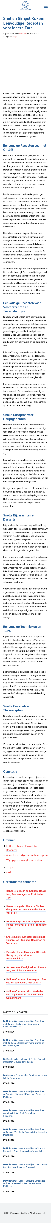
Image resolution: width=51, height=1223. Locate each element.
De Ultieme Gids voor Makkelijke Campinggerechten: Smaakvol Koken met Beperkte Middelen (24, 1183)
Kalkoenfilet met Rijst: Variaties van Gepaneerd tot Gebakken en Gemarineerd (24, 994)
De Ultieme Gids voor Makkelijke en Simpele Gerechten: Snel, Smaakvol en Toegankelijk (24, 1150)
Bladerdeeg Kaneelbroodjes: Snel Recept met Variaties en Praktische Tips (26, 924)
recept (14, 37)
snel (8, 872)
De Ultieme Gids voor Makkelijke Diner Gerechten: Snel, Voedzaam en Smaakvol (25, 1166)
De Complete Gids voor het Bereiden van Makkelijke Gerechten (25, 1077)
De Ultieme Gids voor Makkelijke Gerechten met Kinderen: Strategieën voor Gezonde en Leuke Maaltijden (23, 1042)
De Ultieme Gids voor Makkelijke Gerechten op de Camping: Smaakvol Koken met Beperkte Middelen (25, 1094)
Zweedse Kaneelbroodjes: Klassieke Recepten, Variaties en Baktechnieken (26, 955)
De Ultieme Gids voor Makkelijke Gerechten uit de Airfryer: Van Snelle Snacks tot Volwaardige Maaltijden (25, 1132)
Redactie (23, 34)
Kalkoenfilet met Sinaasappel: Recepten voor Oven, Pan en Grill (26, 981)
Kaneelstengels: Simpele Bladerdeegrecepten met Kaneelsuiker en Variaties (26, 909)
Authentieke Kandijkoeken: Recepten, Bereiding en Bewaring (26, 969)
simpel (9, 867)
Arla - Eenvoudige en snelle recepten (27, 855)
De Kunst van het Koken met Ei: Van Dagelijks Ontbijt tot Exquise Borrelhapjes (24, 1060)
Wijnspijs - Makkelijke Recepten (24, 860)
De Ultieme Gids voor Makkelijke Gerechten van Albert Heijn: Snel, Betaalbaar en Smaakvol (23, 1113)
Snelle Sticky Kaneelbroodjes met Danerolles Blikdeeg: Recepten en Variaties (26, 940)
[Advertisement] (25, 66)
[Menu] (46, 6)
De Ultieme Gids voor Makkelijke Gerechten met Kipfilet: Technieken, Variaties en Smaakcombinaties (23, 1023)
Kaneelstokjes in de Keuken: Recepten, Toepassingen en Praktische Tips (26, 894)
